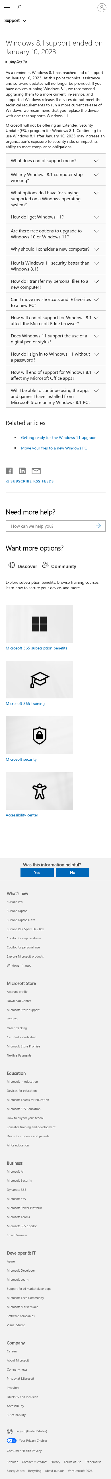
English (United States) (31, 1431)
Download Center (19, 1001)
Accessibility (15, 1406)
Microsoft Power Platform (24, 1208)
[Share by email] (33, 470)
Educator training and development (31, 1127)
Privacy (55, 1462)
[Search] (98, 526)
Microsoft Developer (21, 1270)
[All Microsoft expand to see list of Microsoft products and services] (7, 8)
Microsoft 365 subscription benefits (36, 648)
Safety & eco (15, 1470)
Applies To (18, 61)
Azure (11, 1261)
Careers (12, 1351)
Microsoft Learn (17, 1279)
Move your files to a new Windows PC (54, 448)
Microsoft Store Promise (23, 1046)
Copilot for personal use (23, 947)
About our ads (54, 1470)
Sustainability (16, 1415)
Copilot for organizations (24, 938)
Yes (37, 872)
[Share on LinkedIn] (20, 470)
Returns (12, 1019)
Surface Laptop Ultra (21, 920)
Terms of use (72, 1462)
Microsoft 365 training (25, 703)
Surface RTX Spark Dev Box (25, 929)
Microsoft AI (15, 1171)
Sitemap (12, 1462)
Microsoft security (21, 759)
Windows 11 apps (19, 965)
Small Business (17, 1235)
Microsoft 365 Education (23, 1109)
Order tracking (17, 1028)
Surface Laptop (17, 911)
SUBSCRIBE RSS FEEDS (32, 480)
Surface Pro (14, 902)
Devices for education (22, 1090)
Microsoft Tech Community (25, 1298)
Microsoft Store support (23, 1010)
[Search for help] (20, 7)
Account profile (17, 991)
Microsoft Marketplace (22, 1307)
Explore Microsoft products (25, 956)
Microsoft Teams (18, 1217)
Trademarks (93, 1462)
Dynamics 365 (16, 1189)
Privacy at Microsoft (20, 1378)
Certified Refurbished (21, 1037)
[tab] (24, 566)
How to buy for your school (25, 1118)
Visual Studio (16, 1325)
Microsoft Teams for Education (28, 1100)
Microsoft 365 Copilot (22, 1226)
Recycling (34, 1470)
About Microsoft (18, 1360)
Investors (13, 1387)
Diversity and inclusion (22, 1397)
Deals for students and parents (28, 1136)
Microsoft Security (19, 1180)
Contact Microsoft (34, 1462)
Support (13, 20)
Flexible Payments (19, 1055)
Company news (17, 1369)
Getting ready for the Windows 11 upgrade (58, 437)
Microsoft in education (22, 1081)
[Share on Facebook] (10, 470)
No (72, 872)
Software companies (21, 1316)
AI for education (18, 1145)
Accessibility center (22, 815)
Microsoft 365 (16, 1199)
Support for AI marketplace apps (29, 1288)
